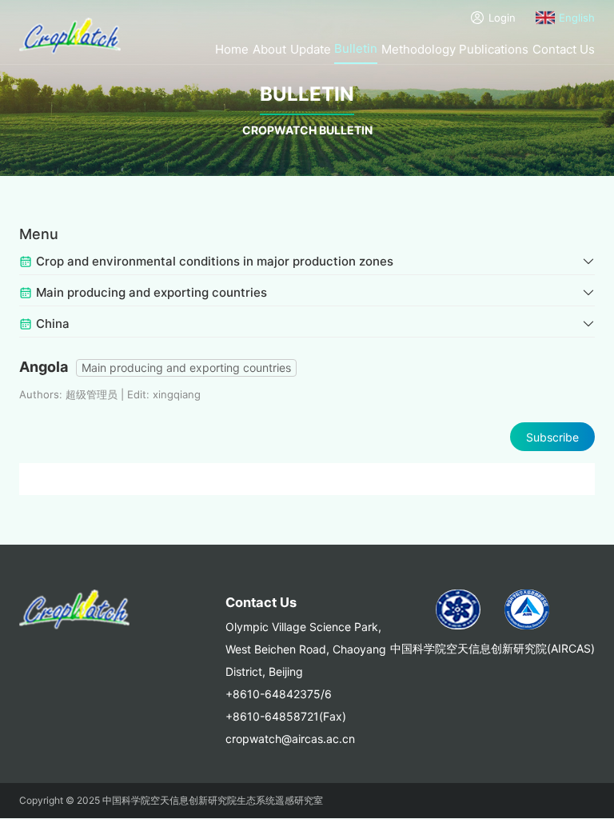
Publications (493, 49)
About (269, 49)
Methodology (418, 49)
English (577, 17)
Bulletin (355, 48)
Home (232, 49)
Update (310, 49)
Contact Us (563, 49)
